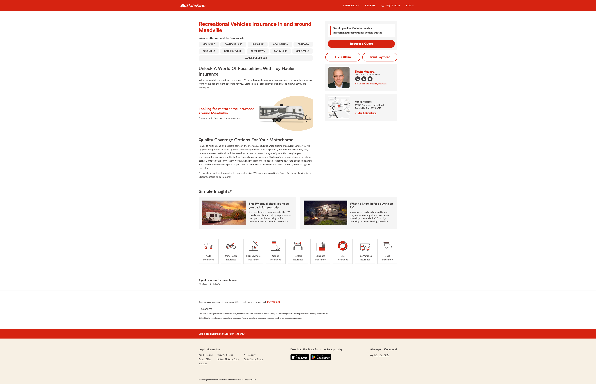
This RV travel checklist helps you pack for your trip (269, 205)
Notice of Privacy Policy (228, 359)
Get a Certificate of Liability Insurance (371, 84)
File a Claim (343, 57)
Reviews (370, 5)
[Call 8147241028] (357, 78)
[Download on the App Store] (299, 357)
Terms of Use (205, 359)
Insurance (350, 5)
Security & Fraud (225, 355)
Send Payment (380, 57)
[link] (193, 5)
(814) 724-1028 (392, 5)
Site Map (203, 364)
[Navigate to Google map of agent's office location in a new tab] (370, 78)
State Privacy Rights (253, 359)
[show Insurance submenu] (358, 5)
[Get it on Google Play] (320, 357)
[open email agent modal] (363, 79)
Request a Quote (361, 43)
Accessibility (249, 355)
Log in (410, 5)
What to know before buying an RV (371, 205)
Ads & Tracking (205, 355)
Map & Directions (367, 113)
